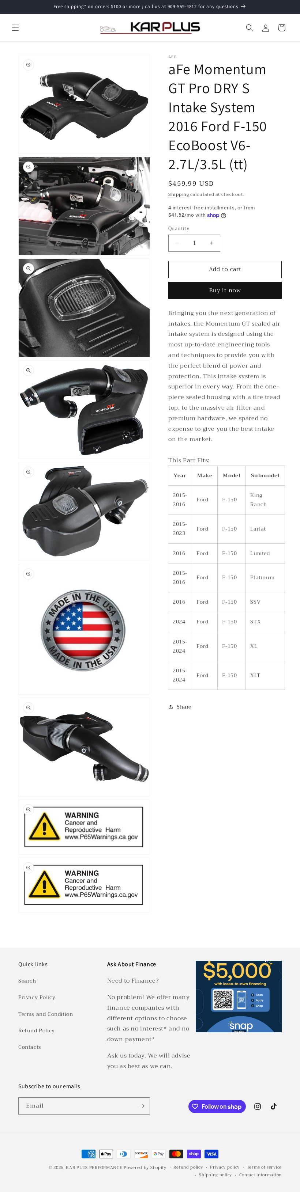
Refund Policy (36, 1030)
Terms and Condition (45, 1014)
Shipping (178, 194)
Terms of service (264, 1167)
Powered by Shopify (145, 1167)
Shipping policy (215, 1175)
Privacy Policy (36, 997)
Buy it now (225, 290)
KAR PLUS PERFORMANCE (94, 1167)
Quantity (178, 228)
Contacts (29, 1047)
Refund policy (188, 1167)
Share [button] (184, 706)
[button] (15, 28)
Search (27, 980)
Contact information (260, 1175)
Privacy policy (225, 1167)
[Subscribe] (142, 1106)
